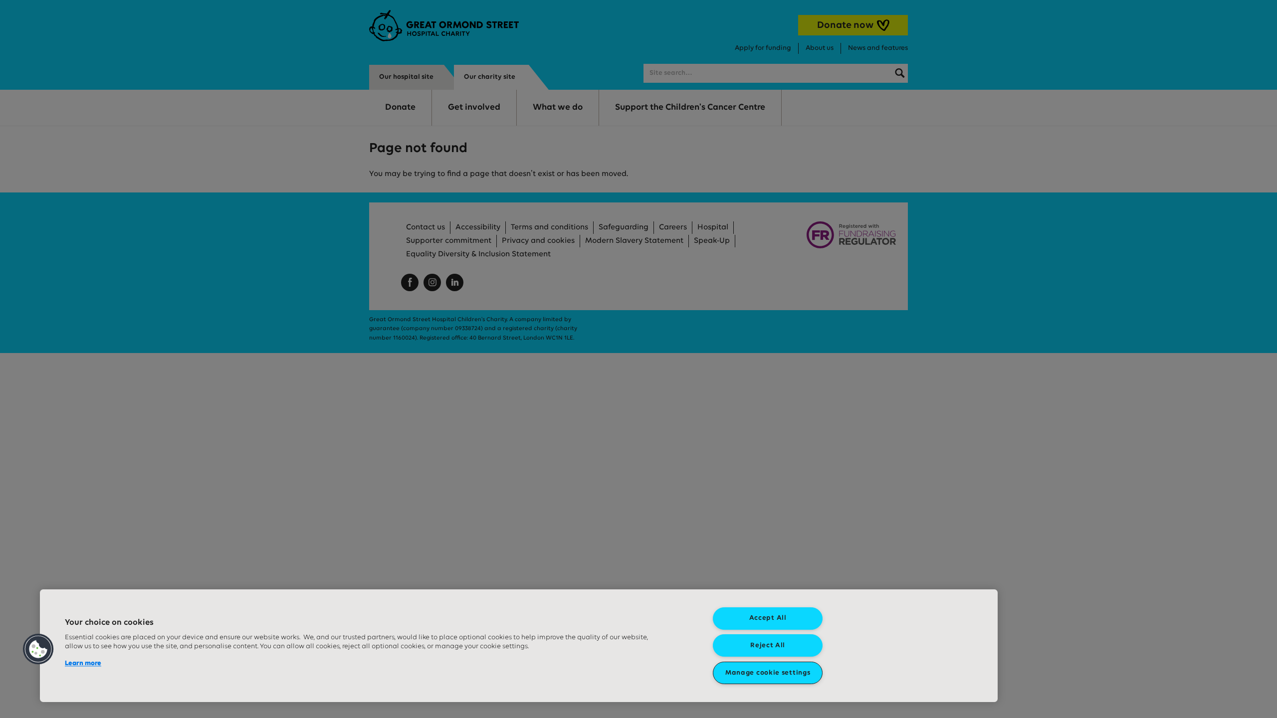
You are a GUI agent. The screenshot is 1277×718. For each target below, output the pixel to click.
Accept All (768, 618)
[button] (38, 649)
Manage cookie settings (767, 673)
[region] (519, 645)
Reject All (767, 645)
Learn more (83, 663)
